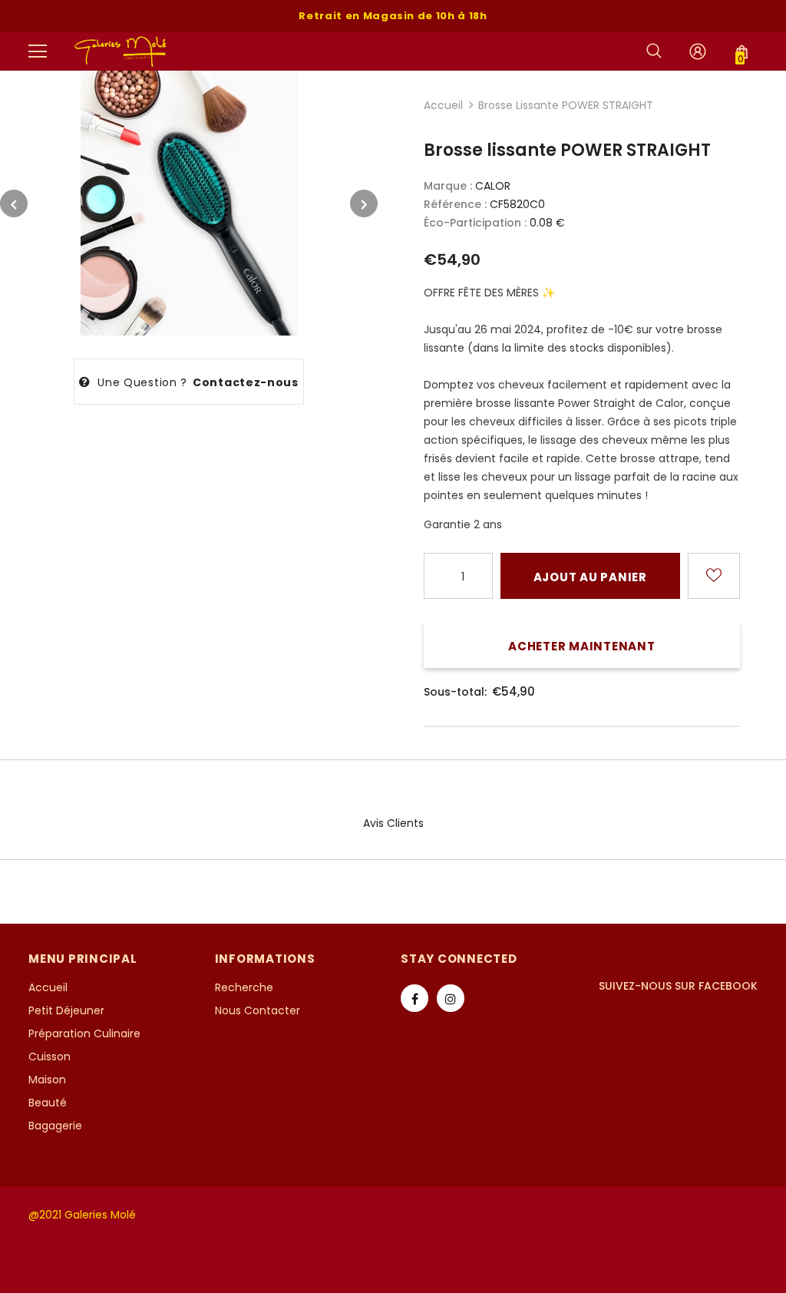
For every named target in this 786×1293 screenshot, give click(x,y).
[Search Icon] (654, 51)
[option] (189, 203)
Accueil (443, 105)
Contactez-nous (246, 382)
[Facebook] (414, 998)
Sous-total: (455, 691)
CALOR (492, 185)
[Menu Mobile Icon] (37, 51)
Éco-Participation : (475, 222)
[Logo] (120, 51)
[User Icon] (698, 51)
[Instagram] (450, 998)
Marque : (448, 185)
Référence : (455, 204)
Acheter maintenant (582, 646)
